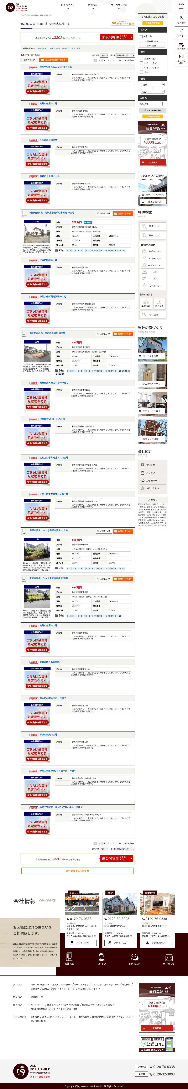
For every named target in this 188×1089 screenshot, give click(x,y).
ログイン (181, 36)
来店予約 (181, 49)
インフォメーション (66, 1016)
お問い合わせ (152, 488)
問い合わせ (169, 963)
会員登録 (181, 22)
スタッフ (150, 472)
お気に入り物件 (49, 988)
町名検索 (159, 306)
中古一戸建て (55, 48)
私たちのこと (68, 5)
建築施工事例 (88, 1004)
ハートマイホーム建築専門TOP (45, 1004)
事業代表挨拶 (98, 1016)
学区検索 (146, 306)
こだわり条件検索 (99, 984)
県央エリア (154, 235)
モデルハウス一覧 (155, 194)
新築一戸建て (42, 48)
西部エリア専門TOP (40, 984)
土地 (78, 48)
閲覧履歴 (35, 988)
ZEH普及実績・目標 (67, 1008)
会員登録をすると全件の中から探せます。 (59, 37)
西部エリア (154, 226)
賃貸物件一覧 (37, 996)
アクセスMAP (82, 942)
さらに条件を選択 (154, 110)
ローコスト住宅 (119, 5)
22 (120, 60)
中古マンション (68, 48)
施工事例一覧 (154, 201)
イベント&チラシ (67, 988)
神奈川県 (147, 36)
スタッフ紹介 (48, 1016)
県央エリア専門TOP (61, 984)
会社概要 (150, 464)
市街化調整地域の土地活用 (43, 1008)
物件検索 (93, 5)
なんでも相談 (181, 61)
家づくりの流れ (104, 1004)
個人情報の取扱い (39, 1021)
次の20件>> (129, 60)
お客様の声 (151, 480)
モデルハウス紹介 (71, 1004)
